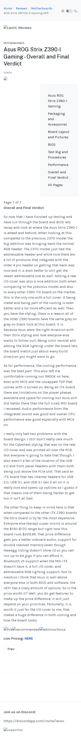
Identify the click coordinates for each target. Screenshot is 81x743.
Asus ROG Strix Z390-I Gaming (57, 100)
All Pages (55, 185)
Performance (58, 165)
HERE (29, 638)
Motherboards (14, 43)
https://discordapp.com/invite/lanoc (34, 721)
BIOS (52, 144)
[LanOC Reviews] (18, 27)
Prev (10, 649)
